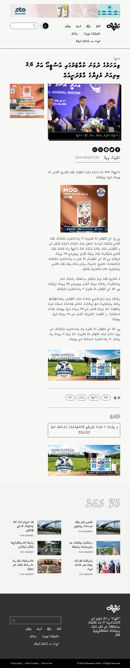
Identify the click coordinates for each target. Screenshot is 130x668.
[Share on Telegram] (106, 149)
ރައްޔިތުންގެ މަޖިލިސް (92, 34)
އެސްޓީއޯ (117, 59)
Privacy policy (17, 663)
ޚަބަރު (70, 398)
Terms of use (46, 663)
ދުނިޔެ (78, 26)
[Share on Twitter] (111, 149)
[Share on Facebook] (117, 149)
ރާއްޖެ (98, 26)
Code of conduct (32, 663)
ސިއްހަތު (75, 34)
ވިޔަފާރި (68, 26)
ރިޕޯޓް (88, 26)
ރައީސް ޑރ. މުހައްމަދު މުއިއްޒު (88, 41)
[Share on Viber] (100, 149)
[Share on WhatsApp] (94, 149)
